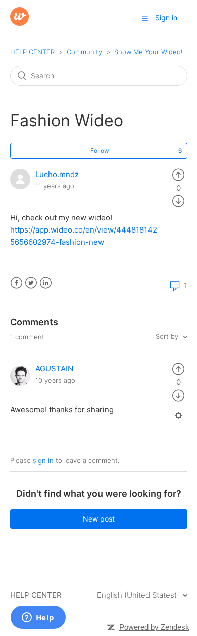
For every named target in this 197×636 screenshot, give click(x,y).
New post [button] (99, 518)
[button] (145, 18)
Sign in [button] (166, 17)
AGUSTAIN (54, 368)
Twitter (31, 283)
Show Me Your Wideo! (148, 52)
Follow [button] (99, 150)
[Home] (19, 23)
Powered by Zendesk (154, 627)
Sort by (168, 336)
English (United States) (138, 595)
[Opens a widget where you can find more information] (38, 618)
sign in (43, 460)
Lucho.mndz (57, 174)
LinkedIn (45, 283)
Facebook (16, 283)
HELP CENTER (32, 52)
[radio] (178, 174)
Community (84, 52)
